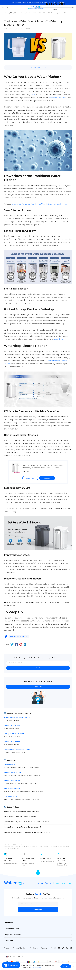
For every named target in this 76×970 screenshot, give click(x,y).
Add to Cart (47, 478)
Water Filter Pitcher (12, 742)
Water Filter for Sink (12, 725)
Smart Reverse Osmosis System (17, 717)
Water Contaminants (12, 772)
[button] (3, 8)
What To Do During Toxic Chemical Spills (20, 816)
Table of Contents (36, 67)
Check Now (38, 687)
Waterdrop (58, 339)
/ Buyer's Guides (19, 13)
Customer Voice (10, 796)
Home (7, 13)
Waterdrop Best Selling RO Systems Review (21, 811)
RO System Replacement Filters (17, 750)
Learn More (30, 478)
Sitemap (44, 948)
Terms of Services (19, 948)
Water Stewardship (12, 780)
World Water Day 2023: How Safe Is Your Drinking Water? (27, 822)
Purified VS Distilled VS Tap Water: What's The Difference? (27, 832)
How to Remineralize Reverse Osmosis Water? (22, 827)
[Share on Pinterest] (20, 644)
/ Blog (11, 13)
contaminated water (58, 98)
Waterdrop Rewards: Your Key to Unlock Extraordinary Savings (39, 204)
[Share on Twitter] (12, 644)
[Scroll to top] (38, 872)
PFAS (33, 95)
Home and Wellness (12, 788)
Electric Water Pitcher (19, 636)
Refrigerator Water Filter (14, 734)
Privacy (7, 948)
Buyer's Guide (9, 764)
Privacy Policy (35, 967)
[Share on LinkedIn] (25, 644)
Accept (65, 966)
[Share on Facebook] (16, 644)
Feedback (34, 948)
